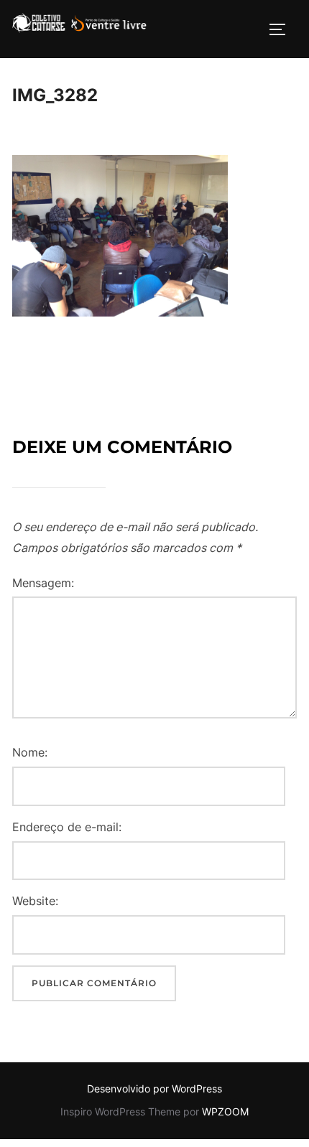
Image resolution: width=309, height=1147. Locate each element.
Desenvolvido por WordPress (154, 1088)
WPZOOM (225, 1111)
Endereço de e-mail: (66, 827)
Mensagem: (43, 583)
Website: (35, 901)
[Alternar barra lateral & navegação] (282, 29)
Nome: (29, 752)
